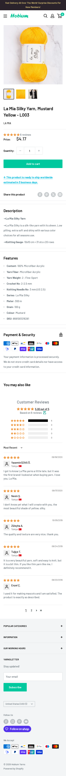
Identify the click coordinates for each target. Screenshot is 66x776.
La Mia (7, 123)
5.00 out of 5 (42, 409)
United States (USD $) (16, 703)
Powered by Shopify (13, 768)
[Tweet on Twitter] (53, 194)
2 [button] (31, 610)
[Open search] (46, 16)
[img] (12, 457)
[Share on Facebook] (39, 194)
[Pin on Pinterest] (46, 194)
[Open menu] (5, 16)
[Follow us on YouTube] (26, 721)
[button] (12, 134)
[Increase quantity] (39, 150)
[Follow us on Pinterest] (19, 721)
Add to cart (33, 163)
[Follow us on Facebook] (6, 721)
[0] (59, 16)
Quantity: (9, 150)
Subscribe (15, 687)
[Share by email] (60, 194)
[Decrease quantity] (20, 150)
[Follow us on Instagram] (12, 721)
